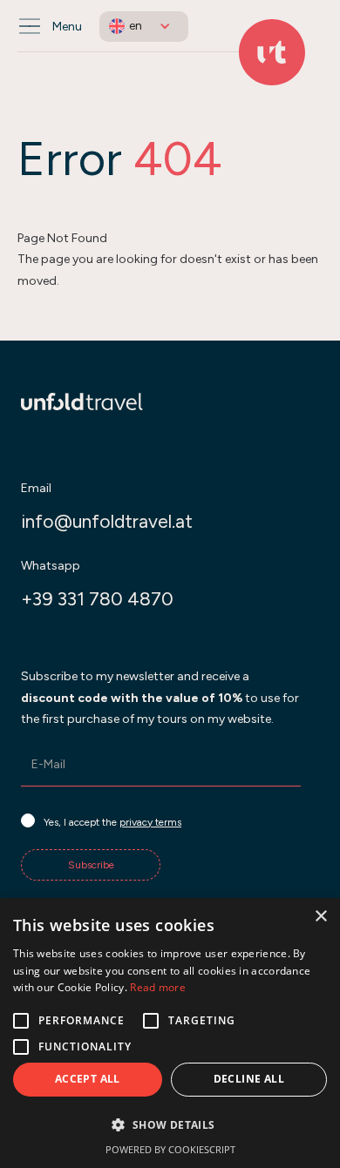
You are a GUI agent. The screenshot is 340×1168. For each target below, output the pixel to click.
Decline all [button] (249, 1078)
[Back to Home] (272, 52)
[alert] (170, 1033)
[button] (143, 26)
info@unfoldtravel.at (107, 521)
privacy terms (150, 822)
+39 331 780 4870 (97, 599)
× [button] (320, 916)
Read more (158, 987)
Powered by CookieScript (170, 1149)
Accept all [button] (87, 1078)
